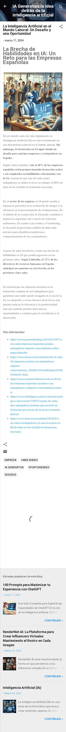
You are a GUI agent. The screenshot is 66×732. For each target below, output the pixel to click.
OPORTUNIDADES (38, 467)
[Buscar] (61, 7)
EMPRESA (10, 460)
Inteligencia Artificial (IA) (22, 688)
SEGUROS (10, 474)
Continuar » (54, 620)
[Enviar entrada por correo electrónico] (5, 452)
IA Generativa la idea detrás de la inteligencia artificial (33, 11)
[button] (61, 27)
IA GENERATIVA (14, 467)
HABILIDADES (29, 460)
